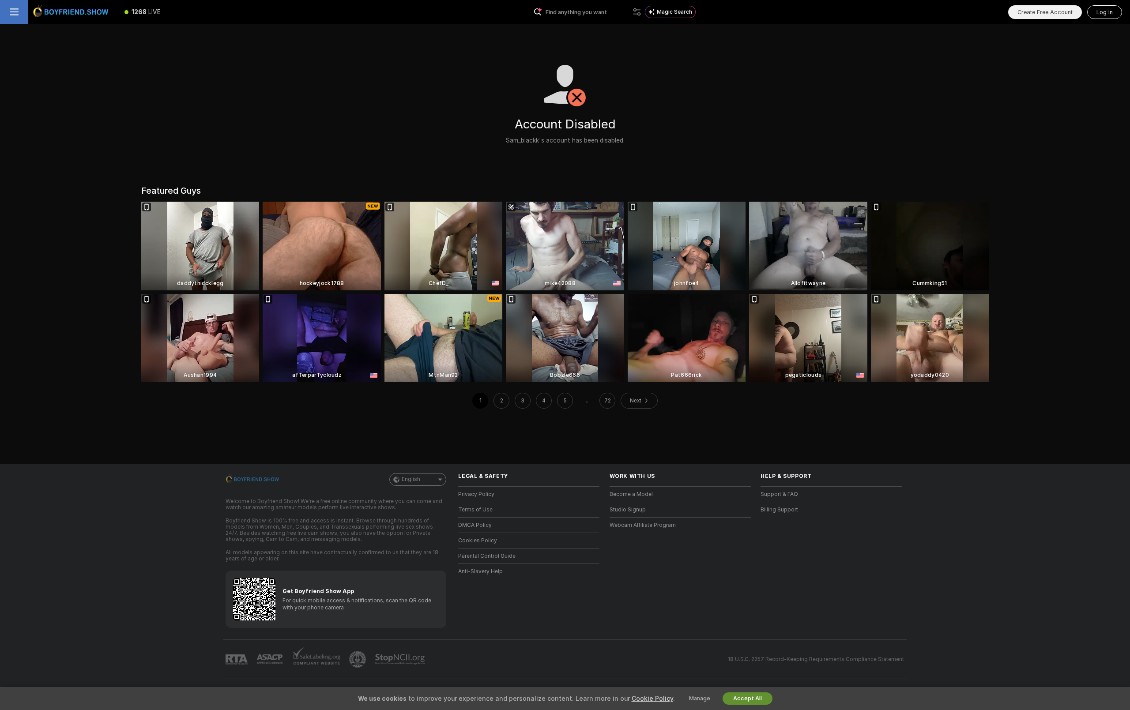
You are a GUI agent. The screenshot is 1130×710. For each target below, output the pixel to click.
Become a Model (631, 494)
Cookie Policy (652, 698)
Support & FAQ (779, 494)
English (411, 479)
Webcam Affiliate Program (643, 525)
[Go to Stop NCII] (401, 659)
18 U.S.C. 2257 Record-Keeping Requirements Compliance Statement (816, 659)
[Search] (637, 12)
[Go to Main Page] (72, 12)
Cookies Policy (477, 540)
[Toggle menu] (14, 12)
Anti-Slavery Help (480, 571)
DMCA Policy (475, 525)
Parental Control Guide (487, 556)
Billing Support (779, 510)
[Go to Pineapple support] (358, 659)
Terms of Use (475, 510)
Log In (1104, 12)
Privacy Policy (476, 494)
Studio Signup (628, 510)
